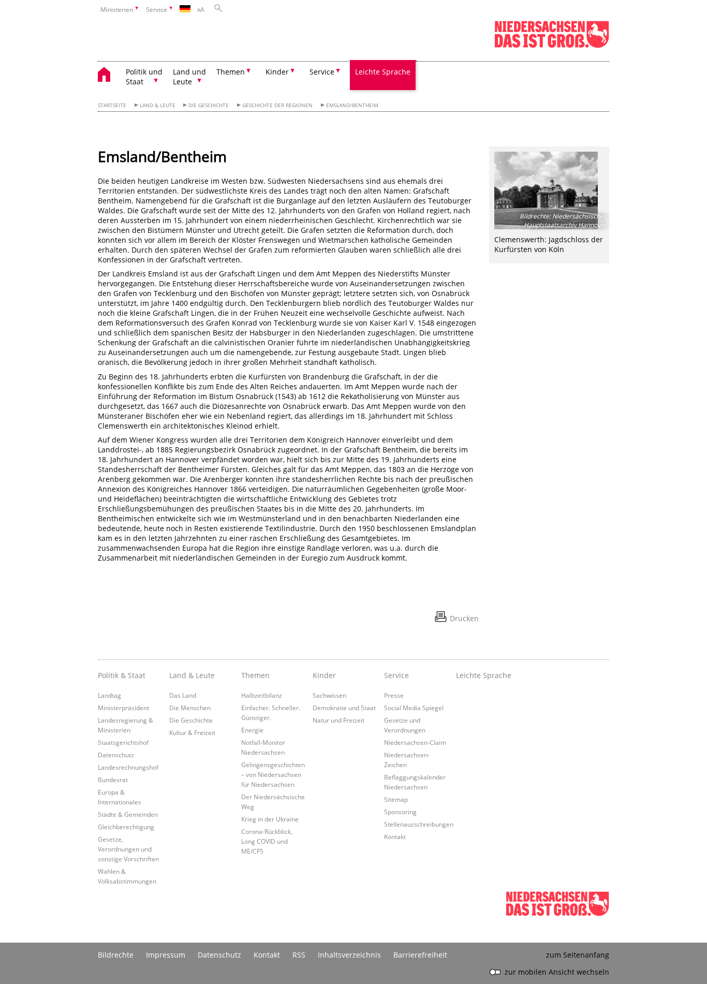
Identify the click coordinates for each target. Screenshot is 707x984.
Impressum (165, 955)
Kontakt (395, 836)
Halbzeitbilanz (261, 695)
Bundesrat (113, 779)
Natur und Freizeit (338, 720)
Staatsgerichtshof (123, 742)
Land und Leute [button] (189, 76)
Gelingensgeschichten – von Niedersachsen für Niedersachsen (273, 774)
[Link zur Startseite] (551, 46)
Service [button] (322, 72)
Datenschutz (116, 755)
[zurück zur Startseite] (109, 76)
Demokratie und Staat (344, 707)
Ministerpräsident (123, 707)
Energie (252, 730)
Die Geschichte (208, 105)
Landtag (109, 695)
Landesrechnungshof (128, 767)
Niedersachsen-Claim (415, 742)
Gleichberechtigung (126, 827)
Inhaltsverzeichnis (349, 955)
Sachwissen (329, 695)
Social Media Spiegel (414, 707)
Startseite (112, 105)
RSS (298, 955)
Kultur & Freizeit (192, 732)
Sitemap (396, 799)
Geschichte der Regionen (277, 105)
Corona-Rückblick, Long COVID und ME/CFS (266, 841)
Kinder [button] (277, 72)
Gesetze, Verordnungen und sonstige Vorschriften (128, 849)
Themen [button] (230, 72)
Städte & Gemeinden (128, 814)
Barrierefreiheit (420, 955)
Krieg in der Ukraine (270, 819)
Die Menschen (190, 707)
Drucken (464, 618)
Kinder (324, 675)
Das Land (182, 695)
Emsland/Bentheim (352, 105)
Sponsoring (400, 811)
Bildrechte (116, 955)
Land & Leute (157, 105)
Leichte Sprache (382, 72)
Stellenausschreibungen (418, 824)
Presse (394, 695)
